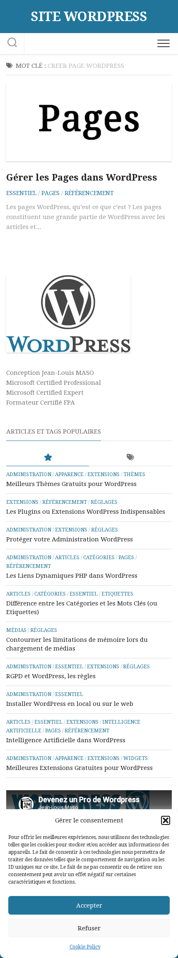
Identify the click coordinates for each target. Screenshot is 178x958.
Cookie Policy (85, 947)
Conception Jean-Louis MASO (50, 373)
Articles (67, 557)
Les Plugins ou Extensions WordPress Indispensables (85, 511)
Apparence (69, 474)
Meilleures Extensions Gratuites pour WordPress (79, 768)
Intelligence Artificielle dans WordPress (65, 740)
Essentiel (21, 193)
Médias (16, 630)
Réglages (104, 502)
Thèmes (134, 474)
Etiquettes (117, 594)
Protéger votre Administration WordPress (69, 539)
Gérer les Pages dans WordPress (81, 177)
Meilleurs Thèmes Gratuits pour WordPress (71, 484)
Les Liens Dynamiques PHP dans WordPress (71, 575)
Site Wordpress (89, 16)
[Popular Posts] (47, 457)
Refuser (89, 928)
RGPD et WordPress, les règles (51, 676)
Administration (28, 474)
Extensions (103, 474)
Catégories (99, 557)
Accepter (89, 905)
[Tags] (130, 457)
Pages (50, 193)
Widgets (135, 758)
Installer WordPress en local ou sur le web (69, 704)
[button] (165, 820)
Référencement (89, 193)
